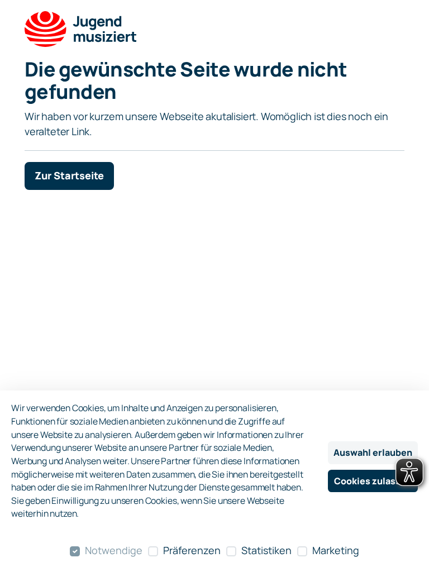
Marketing (335, 550)
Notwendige (113, 550)
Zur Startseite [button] (69, 175)
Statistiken (266, 550)
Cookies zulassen (373, 481)
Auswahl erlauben (372, 452)
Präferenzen (192, 550)
